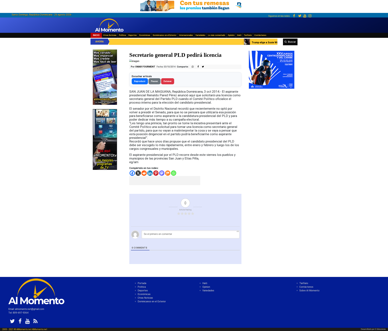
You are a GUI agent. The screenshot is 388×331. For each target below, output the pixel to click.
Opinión (231, 35)
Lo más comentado (216, 35)
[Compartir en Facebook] (196, 67)
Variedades (200, 35)
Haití (239, 35)
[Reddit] (144, 173)
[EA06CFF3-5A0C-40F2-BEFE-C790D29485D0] (105, 139)
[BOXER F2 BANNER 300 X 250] (271, 69)
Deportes (132, 35)
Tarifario (248, 35)
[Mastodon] (161, 173)
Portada (142, 283)
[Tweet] (201, 67)
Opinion (206, 286)
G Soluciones (380, 329)
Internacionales (186, 35)
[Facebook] (132, 173)
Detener (168, 81)
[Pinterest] (156, 173)
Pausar (154, 81)
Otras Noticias (109, 35)
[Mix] (167, 173)
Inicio (96, 35)
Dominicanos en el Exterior (164, 35)
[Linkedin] (150, 173)
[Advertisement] (164, 180)
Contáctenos (260, 35)
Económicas (144, 35)
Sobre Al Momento (309, 290)
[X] (138, 173)
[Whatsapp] (173, 173)
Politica (142, 286)
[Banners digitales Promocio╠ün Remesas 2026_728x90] (194, 5)
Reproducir (140, 81)
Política (122, 35)
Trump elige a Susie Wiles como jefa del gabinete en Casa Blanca (257, 42)
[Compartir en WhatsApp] (191, 67)
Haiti (204, 283)
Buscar (292, 41)
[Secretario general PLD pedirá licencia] (134, 61)
